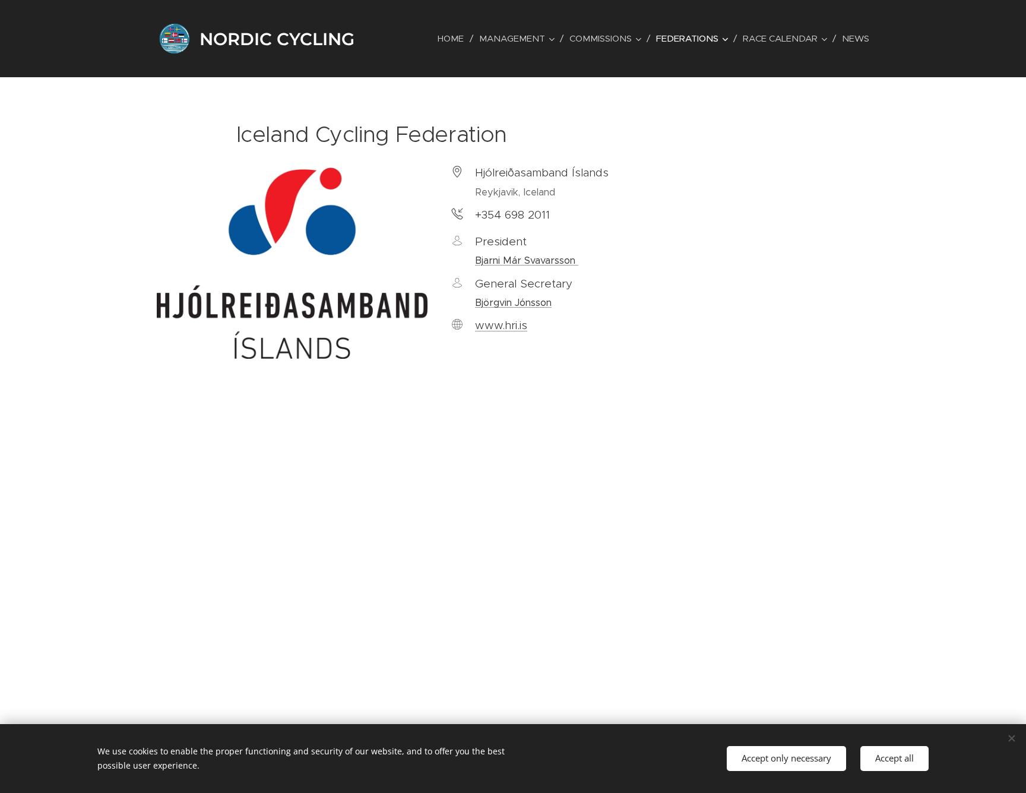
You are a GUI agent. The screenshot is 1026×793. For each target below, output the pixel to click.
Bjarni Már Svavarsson (526, 260)
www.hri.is (501, 325)
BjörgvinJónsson (513, 302)
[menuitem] (454, 38)
